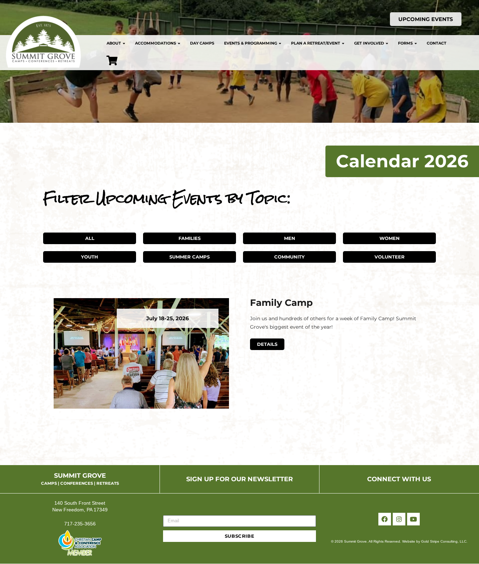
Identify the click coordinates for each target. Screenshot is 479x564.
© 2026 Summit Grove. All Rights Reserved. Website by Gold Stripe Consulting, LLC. (399, 541)
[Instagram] (399, 519)
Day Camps (202, 43)
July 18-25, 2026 (167, 318)
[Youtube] (413, 519)
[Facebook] (384, 519)
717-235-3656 (80, 523)
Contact (436, 43)
